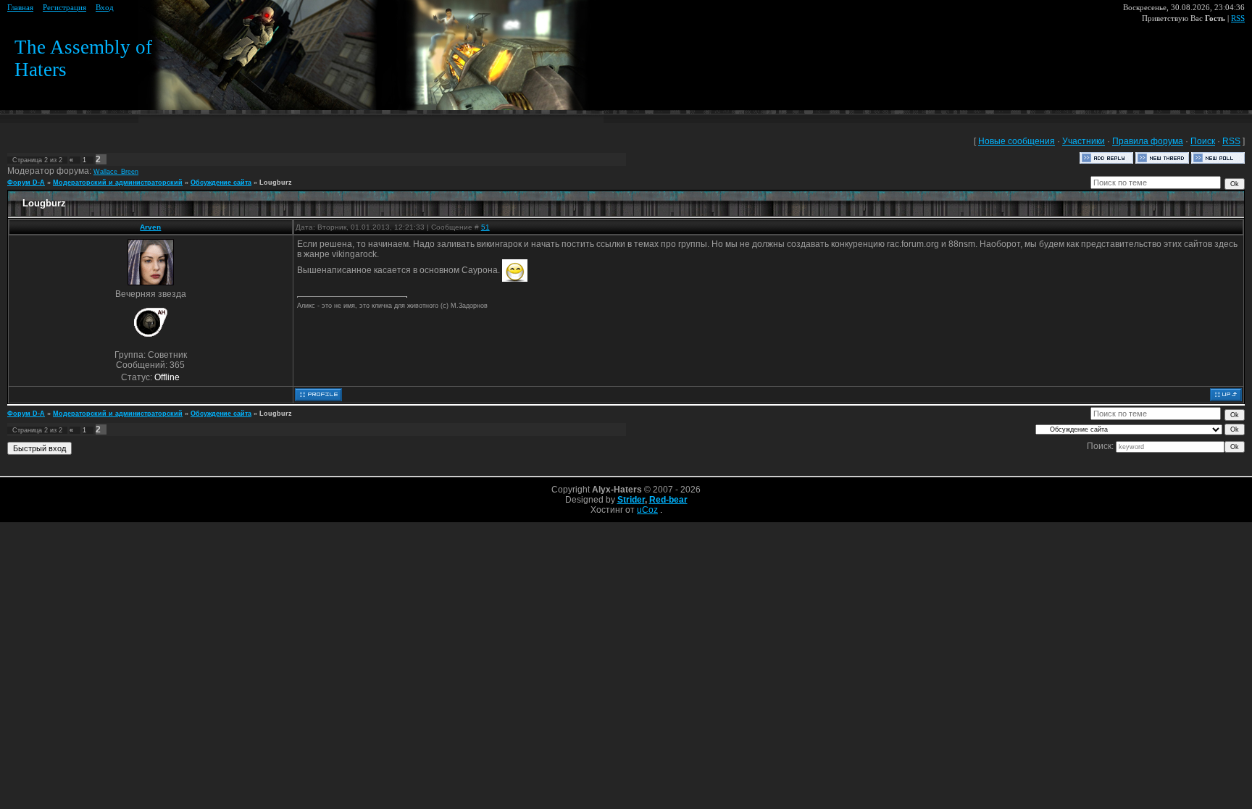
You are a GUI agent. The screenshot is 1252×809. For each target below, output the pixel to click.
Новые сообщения (1016, 141)
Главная (20, 8)
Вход (105, 8)
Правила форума (1147, 141)
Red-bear (668, 500)
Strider (631, 500)
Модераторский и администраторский (118, 182)
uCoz (647, 510)
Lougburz (275, 182)
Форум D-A (26, 182)
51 (485, 227)
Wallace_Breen (115, 171)
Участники (1083, 141)
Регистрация (64, 8)
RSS (1238, 18)
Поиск (1202, 141)
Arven (150, 227)
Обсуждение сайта (221, 182)
